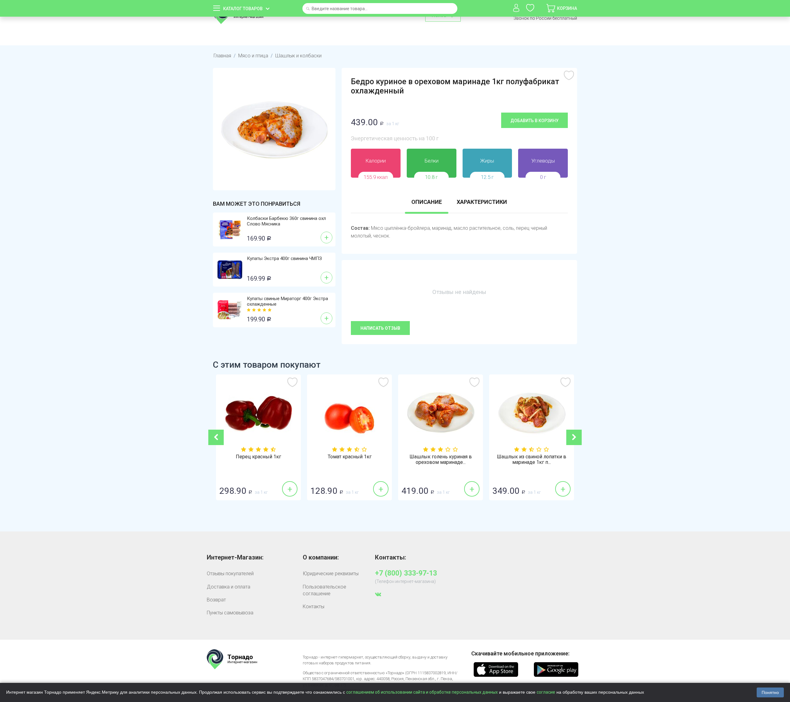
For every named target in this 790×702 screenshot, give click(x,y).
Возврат (216, 600)
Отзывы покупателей (230, 573)
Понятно (770, 692)
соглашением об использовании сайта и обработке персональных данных (422, 692)
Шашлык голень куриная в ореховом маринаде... (349, 459)
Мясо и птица (253, 56)
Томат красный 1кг (259, 457)
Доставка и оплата (228, 587)
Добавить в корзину (534, 120)
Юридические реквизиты (331, 573)
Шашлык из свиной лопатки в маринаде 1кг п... (440, 459)
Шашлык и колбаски (298, 56)
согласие (546, 692)
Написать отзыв (380, 328)
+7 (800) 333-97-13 (406, 573)
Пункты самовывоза (230, 613)
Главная (222, 56)
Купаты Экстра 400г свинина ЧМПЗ (284, 258)
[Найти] (307, 9)
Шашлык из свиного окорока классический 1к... (532, 459)
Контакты (313, 606)
